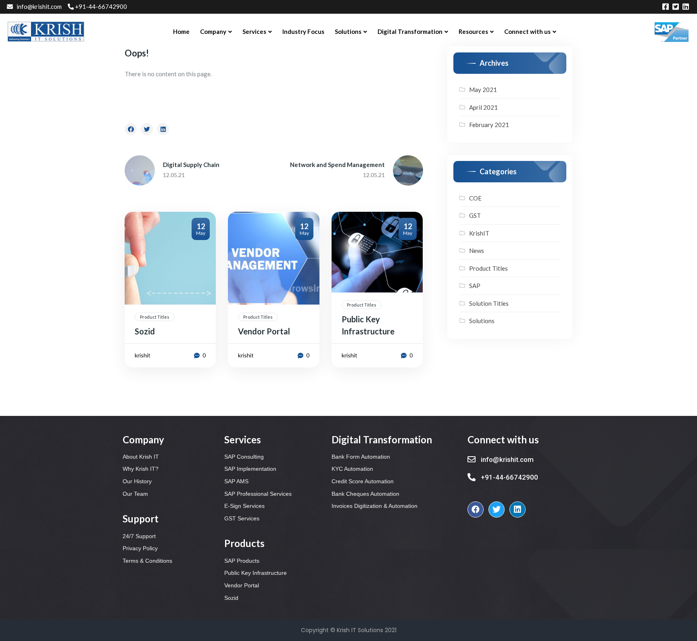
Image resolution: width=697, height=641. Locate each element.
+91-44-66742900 (101, 6)
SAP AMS (236, 481)
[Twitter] (496, 509)
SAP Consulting (244, 456)
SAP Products (241, 560)
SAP (474, 285)
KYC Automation (352, 469)
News (476, 250)
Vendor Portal (241, 585)
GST (475, 215)
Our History (137, 481)
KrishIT (479, 233)
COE (475, 198)
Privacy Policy (140, 548)
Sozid (231, 598)
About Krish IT (141, 456)
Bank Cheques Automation (365, 494)
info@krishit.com (39, 6)
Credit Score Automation (363, 481)
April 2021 (483, 107)
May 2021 (483, 89)
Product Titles (154, 316)
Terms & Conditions (147, 560)
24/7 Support (139, 536)
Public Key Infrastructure (255, 573)
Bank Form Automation (361, 456)
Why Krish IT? (141, 469)
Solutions (482, 320)
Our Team (135, 494)
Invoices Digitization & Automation (374, 506)
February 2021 (489, 124)
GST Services (241, 518)
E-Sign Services (244, 506)
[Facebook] (475, 509)
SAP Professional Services (258, 494)
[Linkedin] (517, 509)
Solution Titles (489, 303)
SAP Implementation (250, 469)
